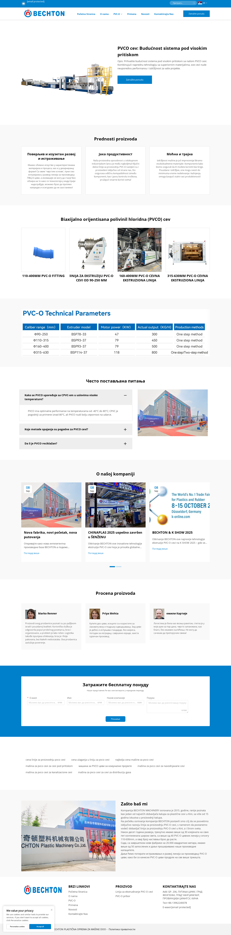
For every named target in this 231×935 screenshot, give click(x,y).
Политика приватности (122, 929)
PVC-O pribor (123, 896)
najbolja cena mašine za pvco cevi (134, 759)
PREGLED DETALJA (43, 249)
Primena (131, 14)
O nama (104, 14)
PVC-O (116, 14)
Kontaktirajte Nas (164, 14)
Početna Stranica (86, 14)
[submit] (194, 3)
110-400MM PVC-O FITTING (43, 276)
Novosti (145, 14)
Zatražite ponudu (196, 13)
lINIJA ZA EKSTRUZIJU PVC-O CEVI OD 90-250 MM (91, 278)
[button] (112, 566)
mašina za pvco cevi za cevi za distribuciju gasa (104, 772)
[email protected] (35, 1)
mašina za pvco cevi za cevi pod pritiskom (49, 766)
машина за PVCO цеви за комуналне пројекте (105, 766)
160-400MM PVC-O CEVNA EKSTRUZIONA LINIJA (139, 278)
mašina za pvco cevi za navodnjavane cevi (161, 766)
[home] (44, 13)
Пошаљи (115, 719)
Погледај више (31, 553)
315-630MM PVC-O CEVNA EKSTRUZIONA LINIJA (187, 278)
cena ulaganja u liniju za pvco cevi (90, 759)
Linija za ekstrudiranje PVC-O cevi (134, 891)
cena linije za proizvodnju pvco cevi (45, 759)
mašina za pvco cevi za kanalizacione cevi (49, 772)
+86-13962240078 (177, 902)
